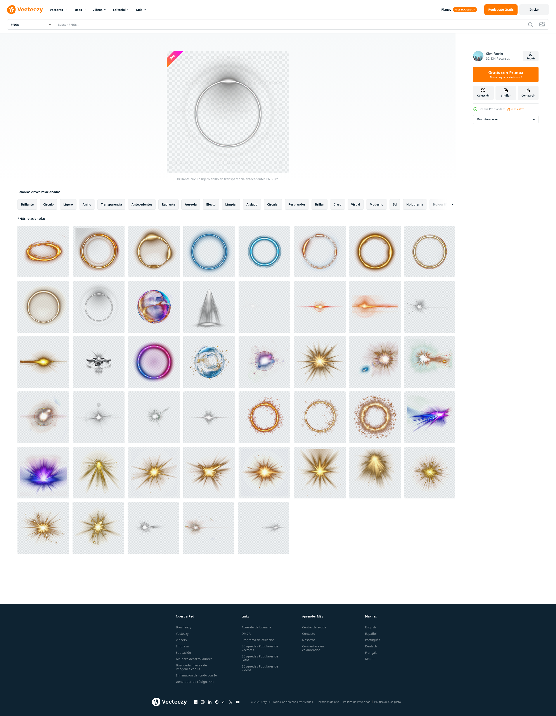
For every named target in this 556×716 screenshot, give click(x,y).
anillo (87, 204)
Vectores (56, 10)
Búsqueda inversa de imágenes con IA (191, 667)
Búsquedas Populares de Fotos (260, 658)
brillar (319, 204)
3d (395, 204)
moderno (376, 204)
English (370, 627)
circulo (48, 204)
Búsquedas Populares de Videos (260, 668)
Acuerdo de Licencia (256, 627)
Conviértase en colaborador (313, 648)
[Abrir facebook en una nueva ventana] (195, 702)
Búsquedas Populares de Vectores (260, 648)
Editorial (119, 10)
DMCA (246, 633)
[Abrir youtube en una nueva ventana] (237, 702)
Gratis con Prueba (505, 74)
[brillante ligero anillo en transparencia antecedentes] (43, 251)
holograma (414, 204)
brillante (27, 204)
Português (372, 640)
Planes (446, 9)
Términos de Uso (328, 702)
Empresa (182, 646)
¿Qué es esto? (515, 109)
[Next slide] (449, 204)
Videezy (181, 640)
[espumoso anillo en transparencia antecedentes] (99, 362)
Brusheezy (183, 627)
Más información (488, 119)
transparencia (111, 204)
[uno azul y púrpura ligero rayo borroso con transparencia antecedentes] (429, 417)
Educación (183, 652)
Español (371, 633)
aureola (191, 204)
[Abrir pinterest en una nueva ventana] (216, 702)
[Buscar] (530, 24)
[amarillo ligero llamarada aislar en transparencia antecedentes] (43, 362)
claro (337, 204)
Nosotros (308, 640)
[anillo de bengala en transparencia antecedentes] (320, 417)
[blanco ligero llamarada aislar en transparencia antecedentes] (264, 307)
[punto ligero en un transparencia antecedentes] (209, 307)
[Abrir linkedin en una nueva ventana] (209, 702)
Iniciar (534, 9)
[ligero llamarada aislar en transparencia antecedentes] (320, 307)
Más (139, 10)
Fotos (77, 10)
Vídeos (97, 10)
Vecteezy (182, 633)
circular (273, 204)
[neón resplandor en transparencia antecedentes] (154, 362)
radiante (168, 204)
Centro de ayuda (314, 627)
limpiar (231, 204)
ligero (68, 204)
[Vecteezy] (25, 9)
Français (371, 652)
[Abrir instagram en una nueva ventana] (202, 702)
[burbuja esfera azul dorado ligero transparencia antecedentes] (209, 362)
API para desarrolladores (194, 659)
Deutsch (371, 646)
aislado (252, 204)
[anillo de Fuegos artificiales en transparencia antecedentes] (264, 417)
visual (355, 204)
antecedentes (142, 204)
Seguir (531, 58)
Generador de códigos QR (195, 682)
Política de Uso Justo (387, 702)
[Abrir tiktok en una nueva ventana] (223, 702)
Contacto (308, 633)
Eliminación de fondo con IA (196, 675)
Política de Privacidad (357, 702)
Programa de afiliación (258, 640)
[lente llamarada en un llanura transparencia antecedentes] (375, 362)
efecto (211, 204)
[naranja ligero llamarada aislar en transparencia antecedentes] (375, 307)
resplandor (296, 204)
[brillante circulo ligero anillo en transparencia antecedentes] (99, 251)
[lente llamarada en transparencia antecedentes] (264, 362)
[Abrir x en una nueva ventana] (230, 702)
